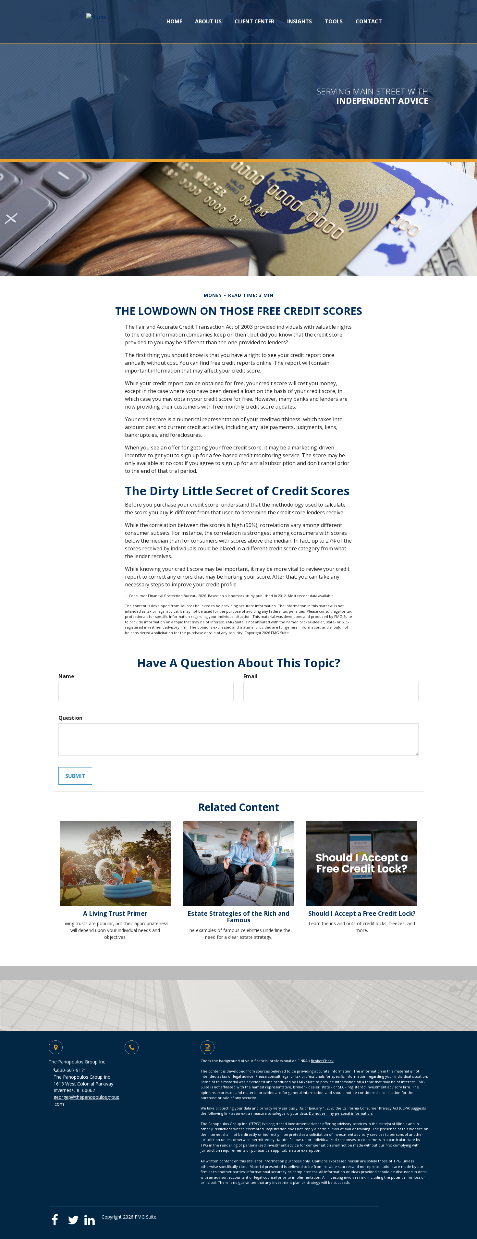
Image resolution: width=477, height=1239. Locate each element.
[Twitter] (74, 1217)
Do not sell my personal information (340, 1113)
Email (250, 676)
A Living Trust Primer (115, 913)
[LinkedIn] (90, 1217)
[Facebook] (57, 1217)
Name (66, 676)
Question (70, 717)
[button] (208, 21)
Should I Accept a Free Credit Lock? (362, 913)
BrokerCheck (322, 1060)
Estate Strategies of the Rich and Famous (238, 916)
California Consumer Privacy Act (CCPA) (376, 1108)
